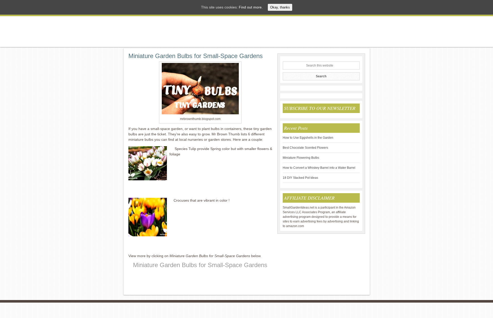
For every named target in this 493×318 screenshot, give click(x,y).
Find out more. (251, 7)
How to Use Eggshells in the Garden (308, 137)
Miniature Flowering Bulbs (301, 158)
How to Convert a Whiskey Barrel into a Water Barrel (319, 168)
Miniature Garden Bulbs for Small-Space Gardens (195, 55)
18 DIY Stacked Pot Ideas (300, 178)
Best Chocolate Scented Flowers (305, 147)
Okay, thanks (280, 7)
